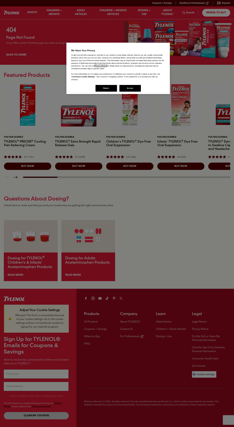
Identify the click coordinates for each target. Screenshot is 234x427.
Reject (106, 88)
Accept (130, 88)
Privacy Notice (101, 66)
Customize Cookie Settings (83, 77)
